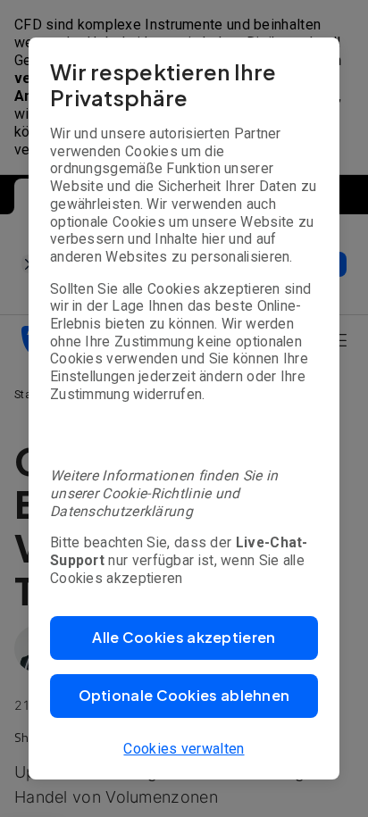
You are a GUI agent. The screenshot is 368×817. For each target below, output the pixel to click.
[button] (184, 638)
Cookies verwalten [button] (183, 748)
